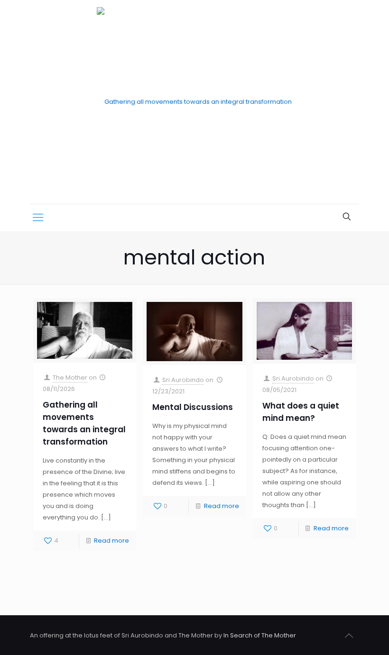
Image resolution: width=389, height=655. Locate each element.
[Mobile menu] (38, 217)
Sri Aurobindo (183, 379)
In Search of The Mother (259, 635)
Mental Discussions (192, 407)
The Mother (70, 377)
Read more (111, 540)
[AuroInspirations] (194, 102)
